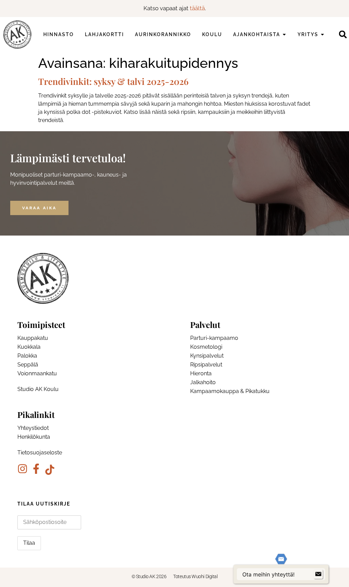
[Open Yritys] (322, 34)
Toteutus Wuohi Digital (195, 576)
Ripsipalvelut (206, 364)
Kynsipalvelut (207, 355)
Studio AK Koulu (38, 389)
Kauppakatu (32, 338)
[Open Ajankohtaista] (284, 34)
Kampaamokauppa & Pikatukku (230, 391)
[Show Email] (318, 574)
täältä (197, 8)
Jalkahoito (203, 382)
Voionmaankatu (37, 373)
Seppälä (27, 364)
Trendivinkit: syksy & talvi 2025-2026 (113, 81)
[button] (342, 34)
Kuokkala (29, 347)
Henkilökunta (33, 437)
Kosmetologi (206, 347)
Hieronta (201, 373)
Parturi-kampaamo (214, 338)
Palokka (27, 355)
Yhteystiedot (33, 428)
